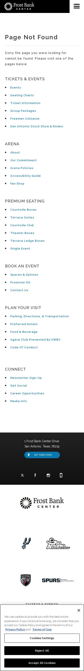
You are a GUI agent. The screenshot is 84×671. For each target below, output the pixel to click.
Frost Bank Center (42, 1)
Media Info (18, 401)
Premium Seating (24, 201)
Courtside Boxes (23, 209)
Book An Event (22, 266)
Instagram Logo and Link (48, 475)
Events (15, 87)
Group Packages (23, 110)
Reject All (42, 650)
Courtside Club (22, 225)
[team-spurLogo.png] (26, 544)
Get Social (18, 385)
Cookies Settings (42, 638)
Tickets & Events (25, 79)
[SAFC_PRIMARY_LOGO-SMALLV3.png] (26, 580)
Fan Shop (17, 183)
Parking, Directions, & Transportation (39, 316)
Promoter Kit (20, 282)
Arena (12, 144)
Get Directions (43, 455)
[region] (42, 637)
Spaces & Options (24, 274)
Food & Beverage (23, 331)
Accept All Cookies (42, 663)
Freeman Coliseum (24, 118)
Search (79, 19)
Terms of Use (42, 629)
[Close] (79, 610)
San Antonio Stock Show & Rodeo (36, 126)
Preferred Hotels (23, 324)
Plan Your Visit (23, 307)
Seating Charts (22, 95)
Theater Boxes (22, 233)
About (15, 152)
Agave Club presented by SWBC (35, 339)
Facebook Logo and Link (35, 475)
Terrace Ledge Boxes (27, 240)
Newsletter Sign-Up (26, 377)
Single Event (20, 248)
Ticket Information (25, 103)
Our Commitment (23, 160)
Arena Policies (21, 168)
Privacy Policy (15, 629)
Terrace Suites (22, 217)
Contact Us (19, 290)
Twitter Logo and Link (22, 475)
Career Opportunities (27, 393)
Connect (15, 369)
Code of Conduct (24, 347)
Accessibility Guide (25, 175)
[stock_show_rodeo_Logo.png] (58, 544)
